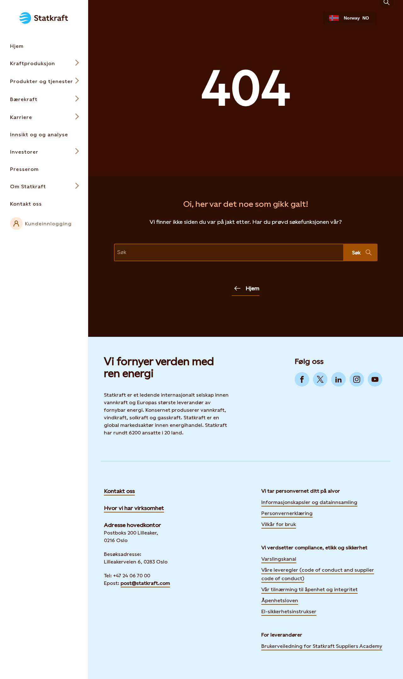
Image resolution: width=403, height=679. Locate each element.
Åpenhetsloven (279, 600)
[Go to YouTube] (375, 379)
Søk (356, 253)
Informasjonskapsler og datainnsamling (309, 501)
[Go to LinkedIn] (338, 379)
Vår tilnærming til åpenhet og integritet (309, 589)
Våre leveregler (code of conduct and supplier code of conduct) (317, 574)
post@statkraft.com (145, 583)
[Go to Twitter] (320, 379)
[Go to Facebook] (302, 379)
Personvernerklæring (287, 512)
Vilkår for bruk (278, 524)
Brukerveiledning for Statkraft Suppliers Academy (321, 645)
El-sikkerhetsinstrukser (288, 611)
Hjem (252, 288)
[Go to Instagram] (356, 379)
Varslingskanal (278, 559)
